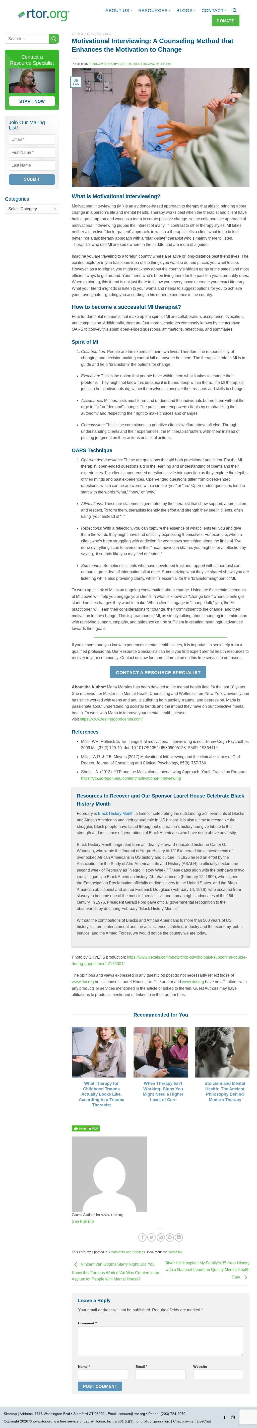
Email (141, 1367)
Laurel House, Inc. (98, 1421)
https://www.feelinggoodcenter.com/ (111, 719)
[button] (235, 10)
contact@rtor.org (131, 1414)
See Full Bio (83, 1221)
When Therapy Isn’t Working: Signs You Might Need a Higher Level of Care (163, 1091)
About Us (117, 10)
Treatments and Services (91, 33)
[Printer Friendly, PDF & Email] (86, 1128)
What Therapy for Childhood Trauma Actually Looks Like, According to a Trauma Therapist (101, 1094)
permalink (175, 1252)
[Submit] (54, 39)
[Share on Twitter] (151, 1237)
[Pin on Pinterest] (170, 1237)
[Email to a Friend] (161, 1237)
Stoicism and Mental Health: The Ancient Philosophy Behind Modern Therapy (225, 1091)
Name (84, 1367)
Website (200, 1367)
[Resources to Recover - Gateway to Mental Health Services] (44, 15)
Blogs (184, 10)
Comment (87, 1323)
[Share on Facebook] (142, 1237)
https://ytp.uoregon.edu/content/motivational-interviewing (131, 778)
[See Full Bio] (97, 1221)
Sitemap (10, 1414)
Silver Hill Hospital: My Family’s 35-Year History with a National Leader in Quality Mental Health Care (206, 1270)
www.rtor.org (83, 982)
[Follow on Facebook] (224, 1418)
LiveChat (204, 1421)
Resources (153, 10)
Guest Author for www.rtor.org (144, 63)
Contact (213, 10)
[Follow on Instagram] (233, 1418)
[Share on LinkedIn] (179, 1237)
